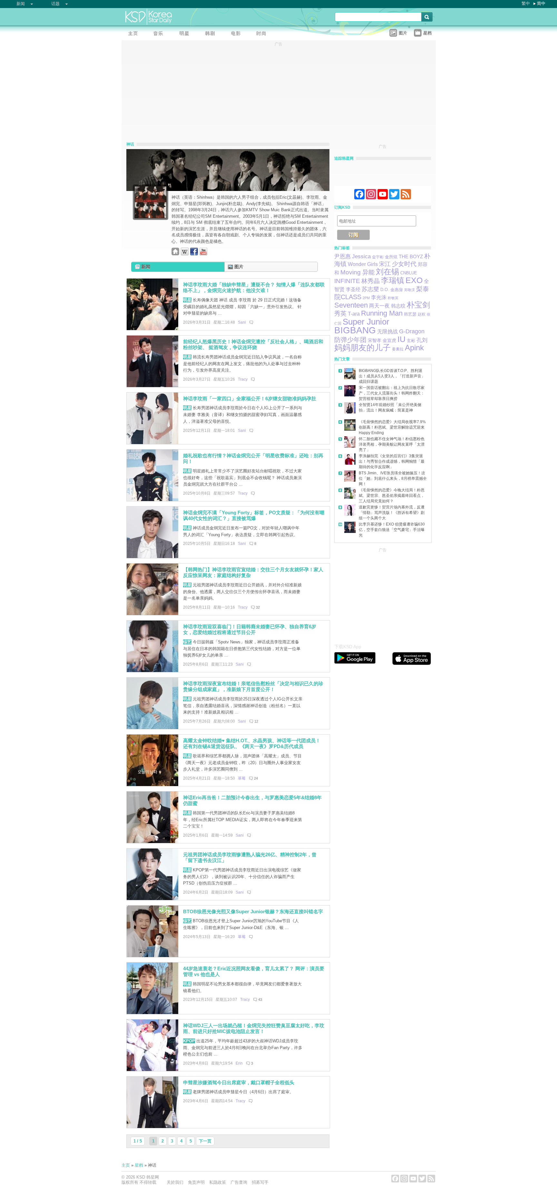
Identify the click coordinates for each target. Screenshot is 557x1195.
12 (256, 721)
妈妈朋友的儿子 (362, 347)
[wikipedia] (185, 253)
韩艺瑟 (410, 314)
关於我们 (175, 1182)
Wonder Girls (363, 264)
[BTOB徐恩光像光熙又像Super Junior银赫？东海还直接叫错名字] (152, 955)
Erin (239, 1063)
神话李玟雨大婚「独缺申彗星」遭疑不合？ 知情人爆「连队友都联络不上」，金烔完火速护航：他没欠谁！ (254, 287)
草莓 (242, 778)
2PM (366, 298)
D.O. (384, 290)
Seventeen (351, 305)
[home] (175, 253)
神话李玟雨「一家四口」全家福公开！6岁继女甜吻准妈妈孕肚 (249, 398)
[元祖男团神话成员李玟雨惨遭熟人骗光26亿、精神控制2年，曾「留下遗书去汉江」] (152, 898)
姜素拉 (398, 349)
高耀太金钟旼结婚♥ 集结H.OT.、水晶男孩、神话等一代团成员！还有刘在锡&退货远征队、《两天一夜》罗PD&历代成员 (251, 743)
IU (401, 339)
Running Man (382, 313)
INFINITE (347, 281)
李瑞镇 (392, 280)
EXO (414, 280)
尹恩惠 (342, 256)
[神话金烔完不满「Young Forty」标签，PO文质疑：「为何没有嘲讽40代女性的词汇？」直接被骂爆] (152, 556)
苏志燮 (370, 289)
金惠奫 (396, 290)
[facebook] (194, 253)
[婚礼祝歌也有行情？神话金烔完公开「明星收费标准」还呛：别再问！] (152, 499)
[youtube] (203, 253)
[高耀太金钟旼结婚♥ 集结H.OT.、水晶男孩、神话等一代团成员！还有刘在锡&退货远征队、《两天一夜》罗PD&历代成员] (152, 784)
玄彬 (411, 340)
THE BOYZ (411, 256)
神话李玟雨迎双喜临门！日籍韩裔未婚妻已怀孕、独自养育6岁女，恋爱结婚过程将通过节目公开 (249, 629)
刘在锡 (387, 271)
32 (258, 607)
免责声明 (196, 1182)
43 (260, 999)
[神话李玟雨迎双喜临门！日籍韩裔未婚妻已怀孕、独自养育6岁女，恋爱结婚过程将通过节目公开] (152, 670)
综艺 (187, 642)
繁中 (526, 3)
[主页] (134, 34)
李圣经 (353, 289)
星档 (139, 1165)
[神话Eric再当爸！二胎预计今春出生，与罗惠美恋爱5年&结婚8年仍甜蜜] (152, 841)
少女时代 (404, 264)
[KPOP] (160, 34)
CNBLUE (408, 272)
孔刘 (421, 340)
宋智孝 (374, 340)
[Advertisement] (382, 594)
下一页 (205, 1141)
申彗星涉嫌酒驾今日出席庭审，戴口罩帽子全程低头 (238, 1082)
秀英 (340, 313)
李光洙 (378, 297)
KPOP (189, 1041)
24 (256, 778)
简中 (541, 3)
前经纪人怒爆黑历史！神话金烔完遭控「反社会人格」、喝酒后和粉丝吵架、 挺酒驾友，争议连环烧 (253, 344)
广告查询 (238, 1182)
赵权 (421, 314)
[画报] (263, 34)
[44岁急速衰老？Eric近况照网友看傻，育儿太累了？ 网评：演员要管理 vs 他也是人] (152, 1012)
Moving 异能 (357, 272)
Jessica (361, 256)
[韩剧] (212, 34)
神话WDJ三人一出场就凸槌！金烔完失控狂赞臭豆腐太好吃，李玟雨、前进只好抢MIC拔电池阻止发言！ (253, 1028)
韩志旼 (398, 305)
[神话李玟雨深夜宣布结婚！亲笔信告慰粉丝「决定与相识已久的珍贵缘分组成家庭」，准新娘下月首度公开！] (152, 727)
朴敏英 (393, 298)
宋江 (385, 264)
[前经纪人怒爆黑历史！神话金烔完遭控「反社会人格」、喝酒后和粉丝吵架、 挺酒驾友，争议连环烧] (152, 385)
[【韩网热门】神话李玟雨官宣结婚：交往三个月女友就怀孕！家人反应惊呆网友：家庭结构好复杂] (152, 613)
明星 (187, 300)
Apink (414, 347)
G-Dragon (412, 331)
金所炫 (391, 257)
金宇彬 (378, 257)
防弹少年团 (350, 339)
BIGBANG (355, 330)
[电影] (237, 34)
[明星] (186, 34)
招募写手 (260, 1182)
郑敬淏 (409, 290)
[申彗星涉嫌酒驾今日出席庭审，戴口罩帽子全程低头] (152, 1126)
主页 (126, 1165)
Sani (242, 322)
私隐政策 (217, 1182)
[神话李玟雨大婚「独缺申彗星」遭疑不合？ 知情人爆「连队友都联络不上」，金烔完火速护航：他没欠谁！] (152, 328)
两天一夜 (379, 305)
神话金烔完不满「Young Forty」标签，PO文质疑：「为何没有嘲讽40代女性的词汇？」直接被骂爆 (253, 515)
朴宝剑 (418, 305)
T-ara (354, 314)
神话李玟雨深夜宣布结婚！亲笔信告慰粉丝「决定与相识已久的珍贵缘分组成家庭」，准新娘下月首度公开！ (253, 686)
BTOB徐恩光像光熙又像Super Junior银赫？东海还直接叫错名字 (253, 911)
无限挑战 (387, 331)
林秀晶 (370, 281)
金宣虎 (389, 340)
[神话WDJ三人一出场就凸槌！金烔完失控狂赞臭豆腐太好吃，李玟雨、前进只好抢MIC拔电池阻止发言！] (152, 1069)
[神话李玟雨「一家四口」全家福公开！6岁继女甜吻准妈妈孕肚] (152, 442)
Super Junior (366, 322)
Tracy (243, 379)
